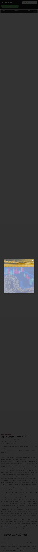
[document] (19, 276)
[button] (32, 260)
